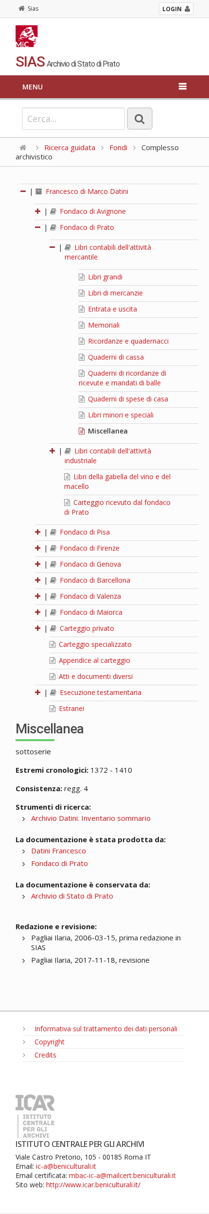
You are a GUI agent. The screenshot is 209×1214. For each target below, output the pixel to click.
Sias (33, 8)
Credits (44, 1054)
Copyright (49, 1041)
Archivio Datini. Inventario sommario (91, 818)
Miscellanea (107, 430)
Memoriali (103, 325)
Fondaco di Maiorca (90, 612)
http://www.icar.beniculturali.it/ (93, 1184)
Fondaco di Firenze (89, 548)
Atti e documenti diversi (95, 676)
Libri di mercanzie (114, 292)
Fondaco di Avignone (92, 211)
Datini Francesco (58, 850)
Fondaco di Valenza (89, 596)
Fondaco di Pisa (84, 532)
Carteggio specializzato (94, 644)
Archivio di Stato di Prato (72, 896)
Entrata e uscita (111, 308)
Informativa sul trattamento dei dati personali (105, 1028)
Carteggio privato (86, 628)
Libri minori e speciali (120, 414)
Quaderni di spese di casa (127, 398)
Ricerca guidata (69, 147)
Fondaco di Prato (86, 227)
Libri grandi (104, 276)
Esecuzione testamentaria (99, 692)
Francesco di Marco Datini (86, 191)
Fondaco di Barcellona (94, 580)
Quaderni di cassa (115, 357)
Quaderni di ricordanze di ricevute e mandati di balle (122, 377)
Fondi (118, 147)
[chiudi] (38, 227)
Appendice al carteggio (93, 660)
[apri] (38, 211)
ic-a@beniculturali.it (66, 1166)
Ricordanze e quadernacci (127, 341)
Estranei (70, 708)
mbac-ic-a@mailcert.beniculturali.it (122, 1175)
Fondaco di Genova (89, 564)
